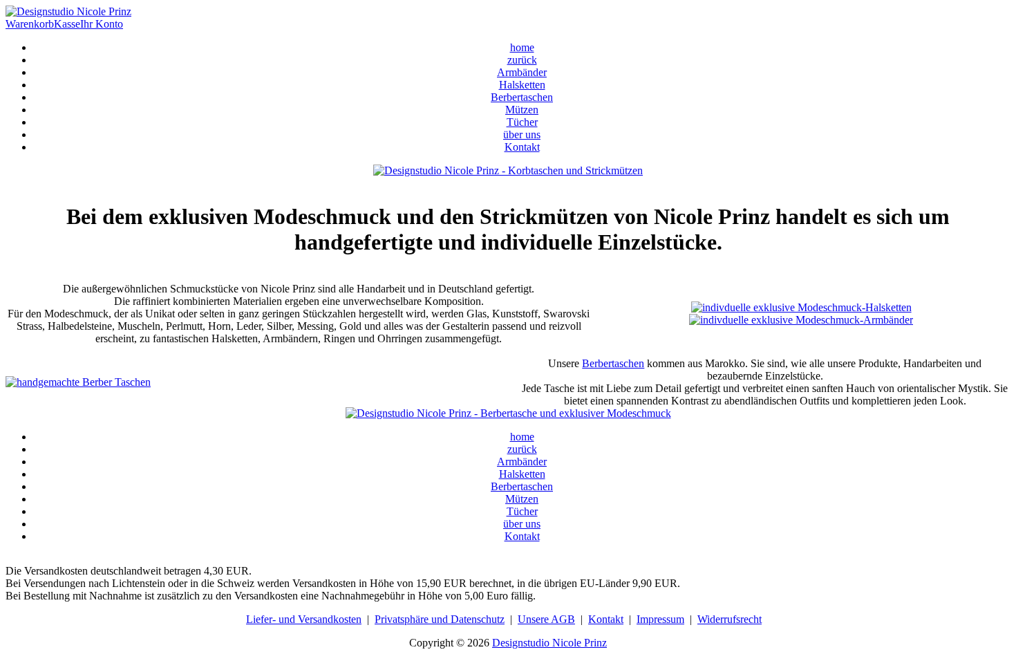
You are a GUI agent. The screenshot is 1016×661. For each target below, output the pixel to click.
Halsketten (522, 85)
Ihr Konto (101, 24)
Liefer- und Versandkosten (303, 619)
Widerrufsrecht (729, 619)
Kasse (67, 24)
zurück (522, 60)
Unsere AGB (546, 619)
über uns (521, 134)
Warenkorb (30, 24)
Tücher (522, 122)
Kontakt (522, 147)
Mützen (521, 109)
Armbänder (522, 72)
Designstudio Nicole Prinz (549, 643)
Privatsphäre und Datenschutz (440, 619)
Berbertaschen (522, 97)
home (522, 47)
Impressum (660, 619)
